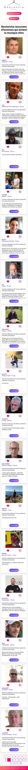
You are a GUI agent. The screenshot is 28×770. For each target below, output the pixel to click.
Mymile (4, 60)
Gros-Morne (5, 151)
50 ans (12, 600)
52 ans (22, 106)
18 (20, 763)
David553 (5, 419)
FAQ (5, 768)
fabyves (4, 508)
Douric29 (4, 598)
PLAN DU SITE (15, 768)
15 (10, 763)
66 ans (9, 420)
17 (17, 763)
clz (3, 284)
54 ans (15, 465)
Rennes (4, 196)
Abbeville (4, 61)
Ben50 (4, 239)
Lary (3, 105)
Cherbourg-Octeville (8, 241)
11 (15, 760)
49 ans (9, 331)
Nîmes (4, 286)
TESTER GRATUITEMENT (14, 13)
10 (12, 760)
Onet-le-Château (7, 465)
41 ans (14, 555)
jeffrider (4, 553)
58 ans (9, 196)
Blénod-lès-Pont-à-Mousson (10, 106)
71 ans (10, 510)
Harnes (4, 331)
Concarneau (5, 600)
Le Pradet (5, 689)
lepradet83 (5, 688)
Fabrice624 (5, 329)
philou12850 (5, 464)
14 (25, 760)
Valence (4, 510)
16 (14, 763)
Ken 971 (4, 374)
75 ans (11, 61)
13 (22, 760)
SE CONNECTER (14, 18)
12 (19, 760)
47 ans (13, 375)
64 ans (11, 689)
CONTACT (24, 768)
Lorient (4, 420)
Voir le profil (14, 77)
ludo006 (4, 194)
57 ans (15, 734)
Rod (3, 150)
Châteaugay (5, 645)
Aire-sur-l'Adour (6, 555)
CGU (8, 768)
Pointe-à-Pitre (6, 375)
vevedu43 (5, 733)
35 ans (17, 241)
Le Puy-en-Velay (7, 734)
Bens (3, 643)
